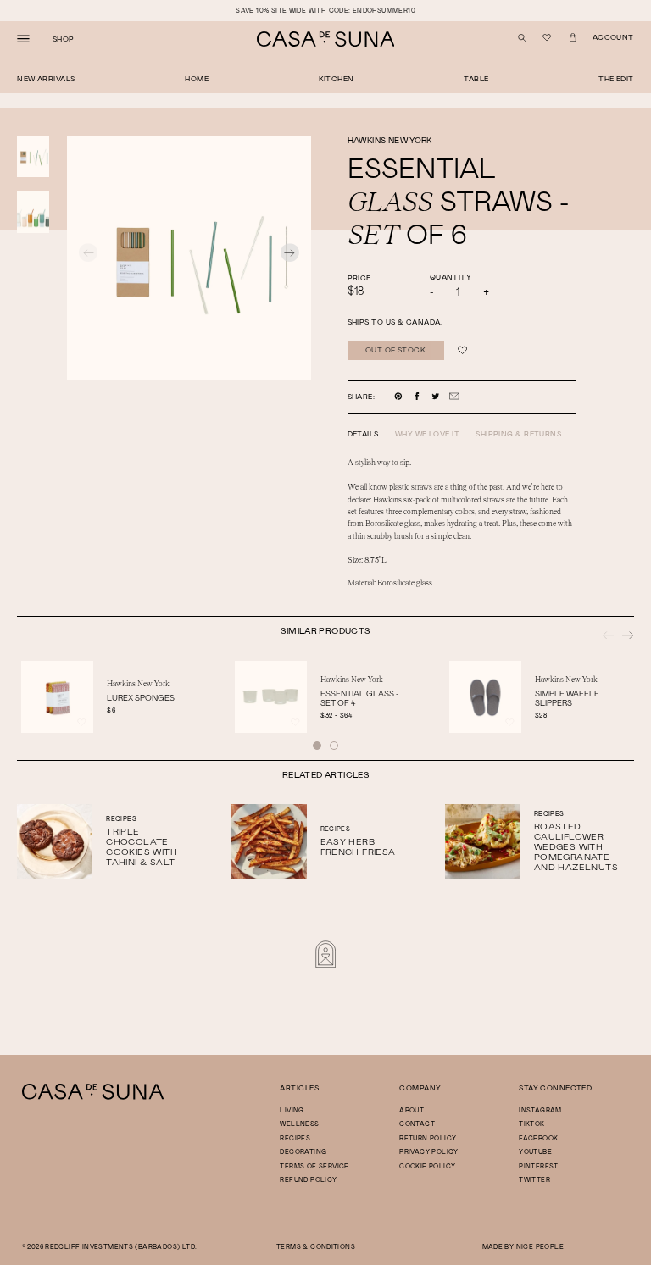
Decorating (303, 1151)
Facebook (538, 1138)
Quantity (451, 276)
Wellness (299, 1123)
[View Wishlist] (548, 38)
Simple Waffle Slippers (567, 697)
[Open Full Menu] (23, 39)
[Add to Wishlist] (462, 350)
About (411, 1110)
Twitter (534, 1179)
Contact (417, 1123)
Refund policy (308, 1179)
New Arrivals (46, 79)
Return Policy (427, 1138)
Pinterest (539, 1165)
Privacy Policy (428, 1151)
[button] (317, 745)
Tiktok (531, 1123)
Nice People (540, 1246)
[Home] (93, 1097)
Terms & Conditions (315, 1246)
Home (197, 79)
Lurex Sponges (141, 697)
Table (476, 79)
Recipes (295, 1138)
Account (613, 37)
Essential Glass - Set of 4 (359, 697)
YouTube (535, 1151)
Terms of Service (314, 1165)
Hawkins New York (390, 140)
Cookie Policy (427, 1165)
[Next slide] (290, 255)
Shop (64, 39)
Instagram (540, 1110)
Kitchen (336, 79)
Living (291, 1110)
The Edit (616, 79)
